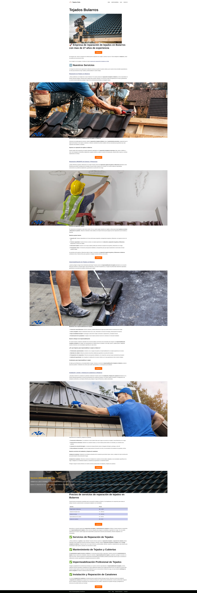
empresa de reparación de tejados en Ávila (99, 61)
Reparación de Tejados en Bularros (79, 73)
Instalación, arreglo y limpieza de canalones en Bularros (85, 372)
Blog (121, 2)
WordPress (82, 591)
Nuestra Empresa (115, 2)
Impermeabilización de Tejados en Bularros (82, 262)
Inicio (109, 2)
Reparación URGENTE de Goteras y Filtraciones (83, 161)
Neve (70, 591)
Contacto (125, 2)
